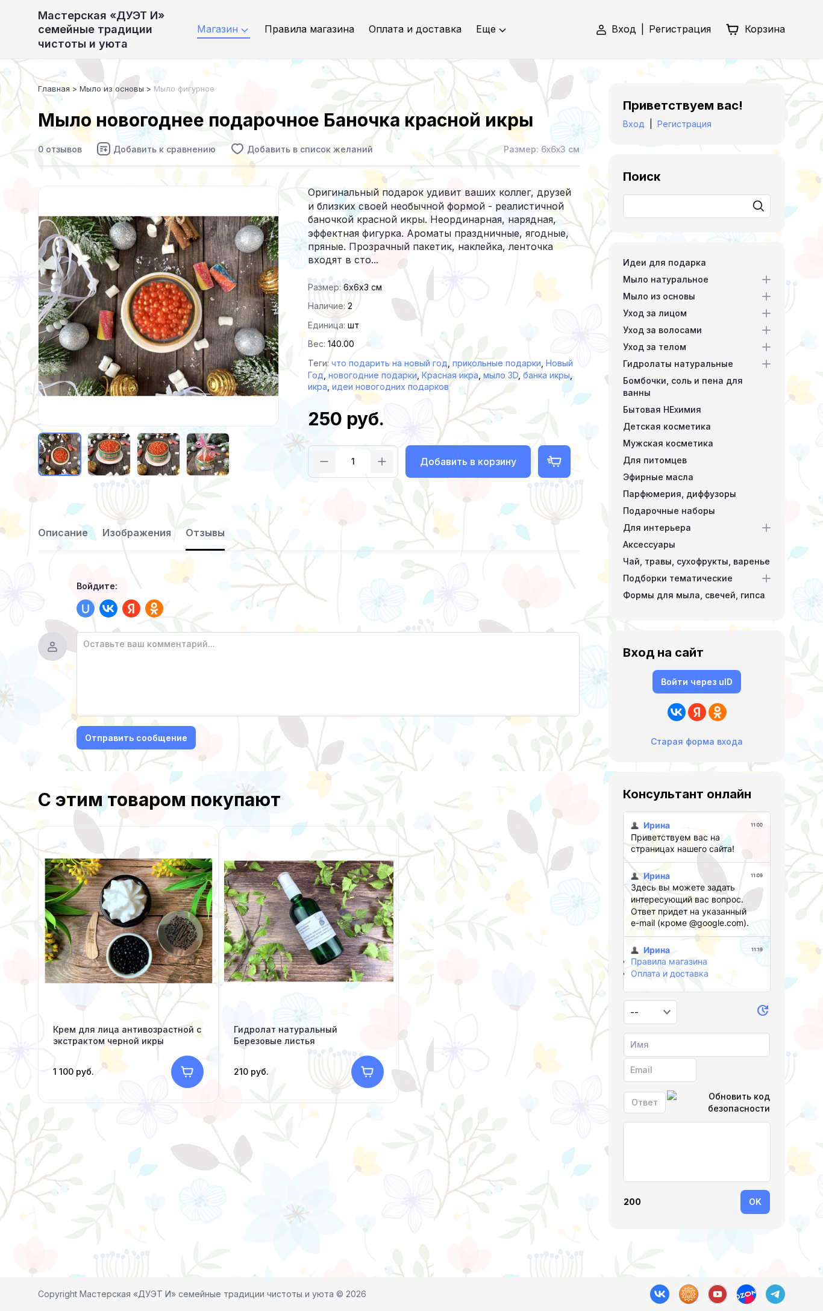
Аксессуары (649, 544)
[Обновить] (763, 1012)
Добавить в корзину (468, 461)
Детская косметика (667, 426)
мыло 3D (500, 375)
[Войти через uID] (86, 608)
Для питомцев (655, 460)
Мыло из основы (659, 296)
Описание (63, 533)
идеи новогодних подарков (390, 386)
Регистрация (680, 29)
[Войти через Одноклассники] (154, 608)
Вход (624, 29)
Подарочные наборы (669, 510)
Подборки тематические (678, 578)
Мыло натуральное (666, 279)
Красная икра (450, 375)
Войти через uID (697, 682)
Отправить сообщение (136, 738)
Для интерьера (657, 527)
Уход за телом (654, 347)
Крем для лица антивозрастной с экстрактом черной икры (127, 1034)
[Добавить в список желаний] (301, 149)
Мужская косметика (668, 443)
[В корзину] (187, 1072)
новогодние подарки (372, 375)
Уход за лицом (655, 313)
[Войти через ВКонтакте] (108, 608)
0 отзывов (60, 149)
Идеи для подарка (664, 262)
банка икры (546, 375)
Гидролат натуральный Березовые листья (285, 1034)
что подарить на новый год (389, 363)
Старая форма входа (697, 741)
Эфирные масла (658, 477)
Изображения (136, 533)
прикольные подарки (496, 363)
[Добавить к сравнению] (156, 149)
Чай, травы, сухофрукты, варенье (696, 561)
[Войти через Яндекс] (131, 608)
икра (317, 386)
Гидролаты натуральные (678, 363)
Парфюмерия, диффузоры (679, 494)
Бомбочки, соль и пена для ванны (683, 386)
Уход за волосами (662, 330)
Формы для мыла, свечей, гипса (694, 595)
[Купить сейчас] (554, 461)
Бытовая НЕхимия (662, 409)
